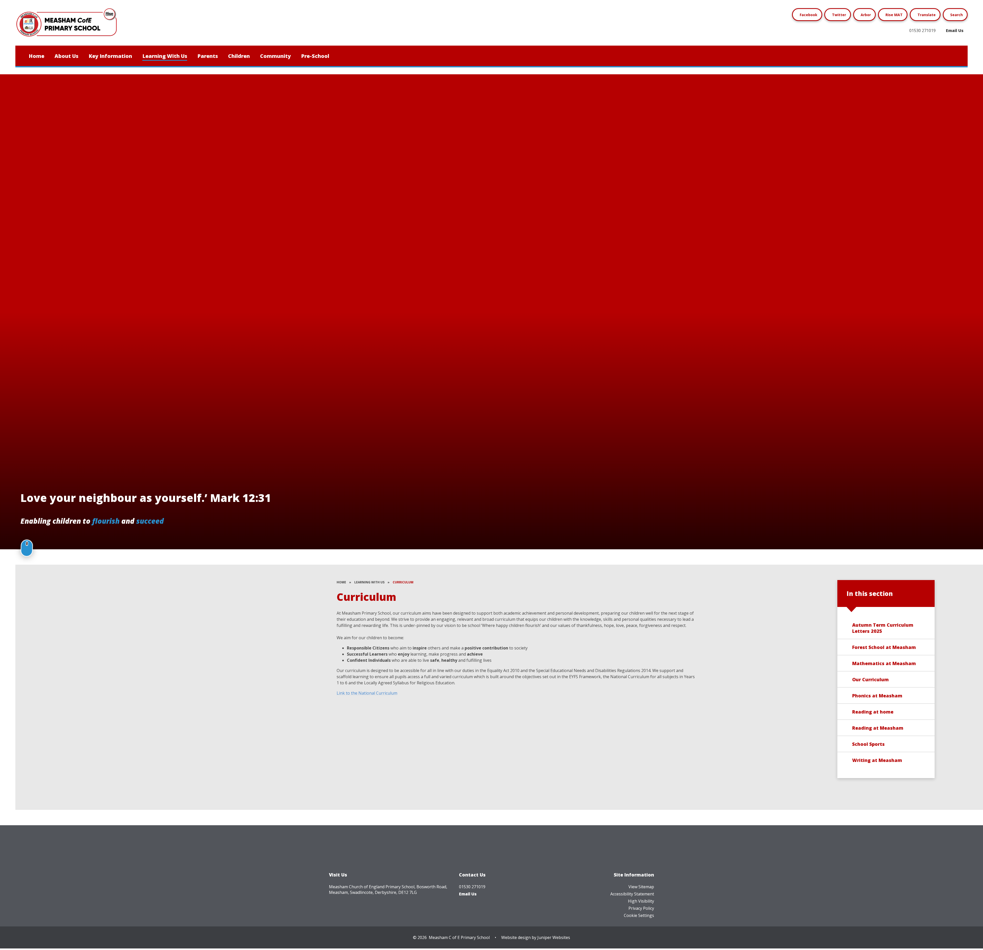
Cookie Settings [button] (639, 915)
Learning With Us (369, 582)
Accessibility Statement (632, 894)
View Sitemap (641, 887)
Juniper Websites (553, 937)
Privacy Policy (641, 908)
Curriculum (403, 582)
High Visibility (641, 901)
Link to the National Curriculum (367, 693)
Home (341, 582)
